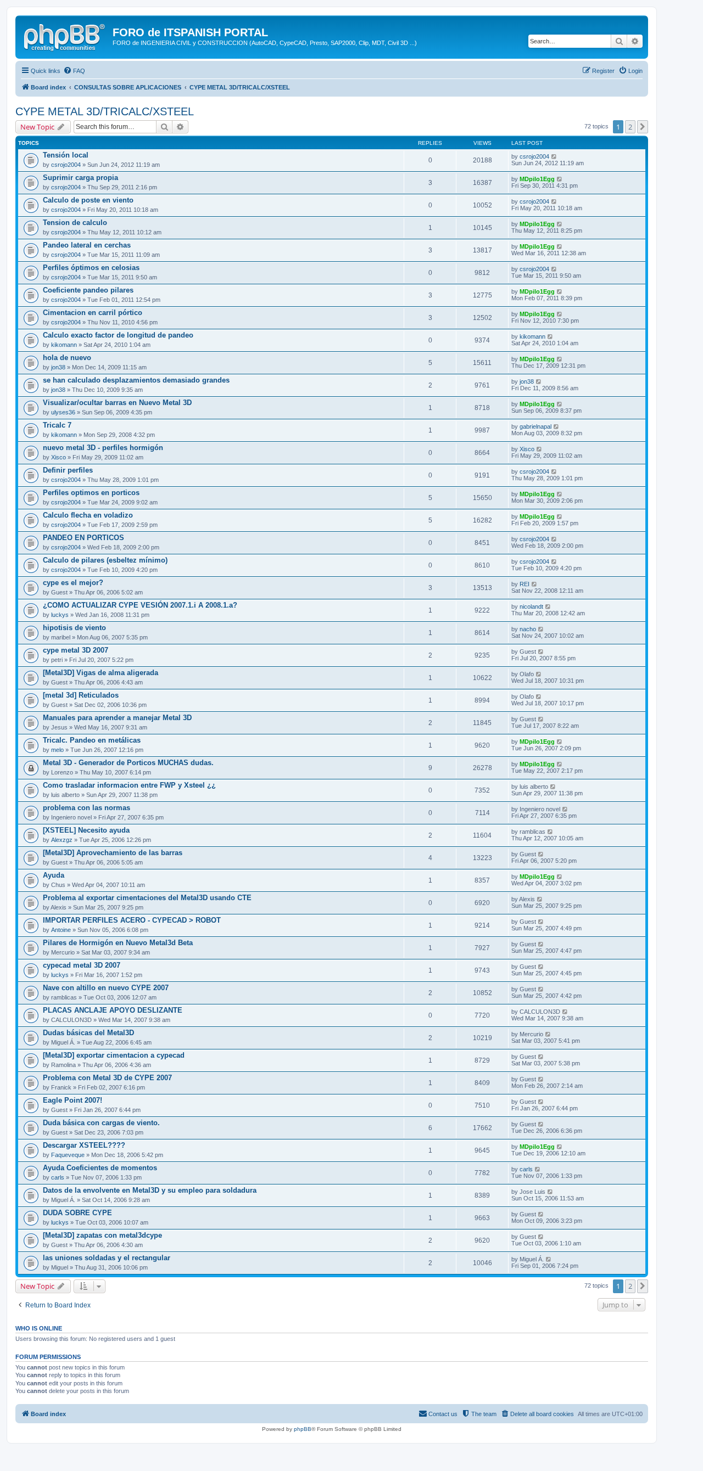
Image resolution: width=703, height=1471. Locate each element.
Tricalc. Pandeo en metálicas (92, 740)
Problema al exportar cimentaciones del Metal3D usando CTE (147, 898)
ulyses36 (63, 412)
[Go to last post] (554, 156)
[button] (642, 126)
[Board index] (65, 35)
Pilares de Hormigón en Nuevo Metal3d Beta (118, 943)
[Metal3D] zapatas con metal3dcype (102, 1235)
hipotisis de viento (74, 628)
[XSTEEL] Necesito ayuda (86, 830)
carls (57, 1177)
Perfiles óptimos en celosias (91, 267)
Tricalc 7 (57, 425)
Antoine (61, 930)
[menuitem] (74, 70)
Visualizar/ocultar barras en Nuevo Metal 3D (117, 402)
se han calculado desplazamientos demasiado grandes (136, 380)
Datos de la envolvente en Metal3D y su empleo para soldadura (149, 1190)
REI (524, 584)
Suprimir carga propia (80, 177)
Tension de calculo (75, 222)
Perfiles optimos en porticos (91, 493)
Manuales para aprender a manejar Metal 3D (117, 718)
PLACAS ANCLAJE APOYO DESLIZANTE (112, 1010)
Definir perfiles (68, 470)
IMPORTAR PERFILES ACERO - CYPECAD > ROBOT (132, 920)
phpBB (302, 1429)
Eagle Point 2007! (72, 1100)
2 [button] (630, 127)
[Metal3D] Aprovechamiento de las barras (112, 853)
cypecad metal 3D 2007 (81, 965)
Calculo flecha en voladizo (88, 515)
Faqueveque (68, 1155)
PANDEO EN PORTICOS (83, 538)
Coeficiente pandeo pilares (88, 290)
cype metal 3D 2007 (75, 650)
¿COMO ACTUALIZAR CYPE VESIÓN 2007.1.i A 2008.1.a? (140, 605)
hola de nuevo (67, 357)
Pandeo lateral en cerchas (87, 245)
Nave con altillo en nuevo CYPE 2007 (106, 988)
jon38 (58, 367)
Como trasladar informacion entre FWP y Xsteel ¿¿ (129, 785)
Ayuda (53, 875)
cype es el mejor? (73, 583)
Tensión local (65, 155)
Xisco (58, 457)
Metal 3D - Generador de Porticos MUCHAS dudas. (128, 763)
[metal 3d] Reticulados (81, 695)
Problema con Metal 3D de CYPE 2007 (107, 1078)
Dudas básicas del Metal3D (88, 1033)
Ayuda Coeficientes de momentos (100, 1168)
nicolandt (531, 606)
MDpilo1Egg (537, 179)
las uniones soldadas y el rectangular (106, 1258)
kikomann (64, 344)
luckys (60, 614)
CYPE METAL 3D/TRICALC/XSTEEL (104, 111)
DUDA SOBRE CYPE (77, 1213)
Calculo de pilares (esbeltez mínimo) (105, 560)
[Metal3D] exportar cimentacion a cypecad (114, 1055)
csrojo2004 (66, 164)
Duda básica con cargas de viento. (101, 1123)
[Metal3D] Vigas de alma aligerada (100, 673)
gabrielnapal (535, 426)
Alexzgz (61, 839)
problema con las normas (86, 808)
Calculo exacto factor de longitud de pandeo (118, 335)
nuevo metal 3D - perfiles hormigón (103, 447)
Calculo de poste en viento (88, 200)
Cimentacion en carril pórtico (92, 312)
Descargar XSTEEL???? (84, 1145)
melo (57, 749)
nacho (528, 629)
